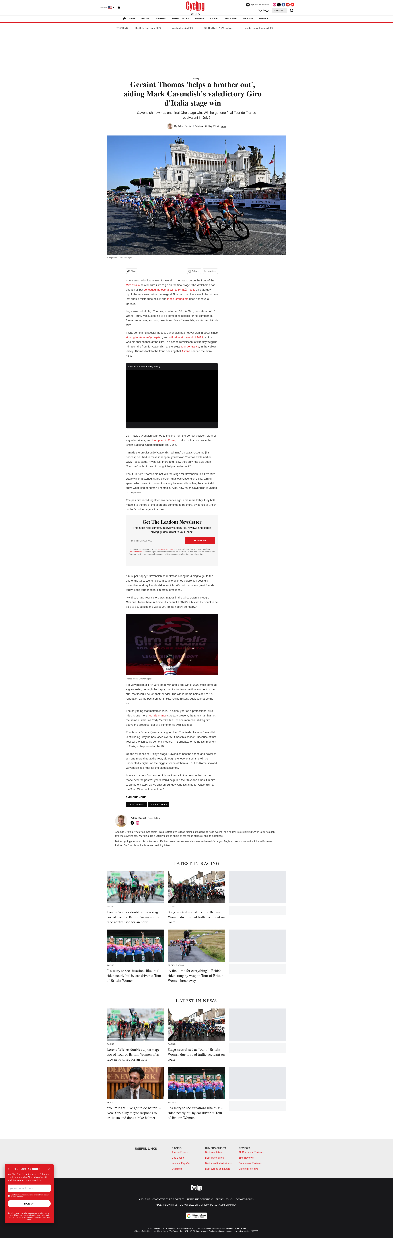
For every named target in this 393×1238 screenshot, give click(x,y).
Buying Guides (180, 18)
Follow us (196, 271)
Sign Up (29, 1203)
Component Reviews (250, 1163)
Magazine (231, 18)
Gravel (214, 18)
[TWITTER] (133, 823)
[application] (172, 396)
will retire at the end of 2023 (186, 337)
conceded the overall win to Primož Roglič (169, 289)
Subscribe (278, 11)
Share (133, 271)
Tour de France (190, 346)
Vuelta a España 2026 (182, 28)
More (262, 18)
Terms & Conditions (26, 1217)
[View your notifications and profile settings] (119, 8)
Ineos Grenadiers (177, 298)
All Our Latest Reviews (251, 1152)
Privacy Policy (39, 1215)
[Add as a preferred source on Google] (196, 1215)
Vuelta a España (181, 1163)
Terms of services (165, 549)
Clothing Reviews (248, 1168)
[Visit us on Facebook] (283, 4)
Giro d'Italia (133, 285)
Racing (145, 18)
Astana (186, 351)
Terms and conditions (200, 1199)
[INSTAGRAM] (138, 823)
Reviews (161, 18)
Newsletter (212, 271)
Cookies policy (245, 1199)
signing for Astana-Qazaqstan (144, 337)
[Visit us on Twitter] (279, 4)
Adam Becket (185, 126)
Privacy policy (224, 1199)
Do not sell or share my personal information (208, 1205)
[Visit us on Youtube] (288, 4)
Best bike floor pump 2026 (148, 28)
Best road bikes (213, 1152)
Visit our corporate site (236, 1228)
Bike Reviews (246, 1157)
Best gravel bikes (214, 1157)
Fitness (199, 18)
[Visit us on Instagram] (274, 4)
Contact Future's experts (168, 1199)
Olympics (177, 1168)
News (132, 18)
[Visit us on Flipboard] (292, 4)
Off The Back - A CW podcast (218, 28)
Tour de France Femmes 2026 (258, 28)
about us (144, 1199)
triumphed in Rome (163, 440)
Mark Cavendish (136, 804)
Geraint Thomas (158, 804)
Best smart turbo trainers (218, 1163)
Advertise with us (166, 1205)
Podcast (248, 18)
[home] (124, 19)
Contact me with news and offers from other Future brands (30, 1196)
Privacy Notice (135, 552)
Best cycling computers (217, 1168)
